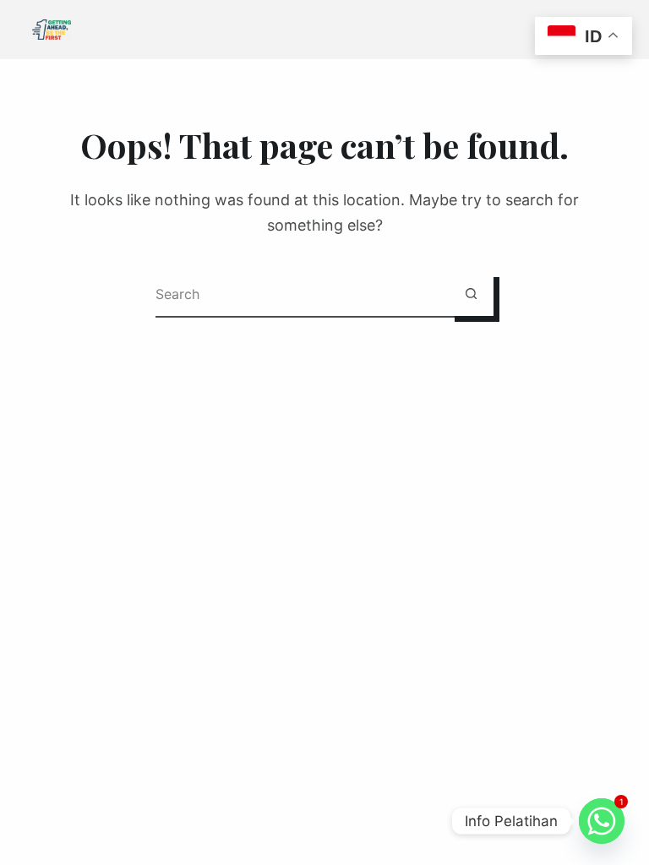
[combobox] (302, 293)
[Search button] (471, 293)
